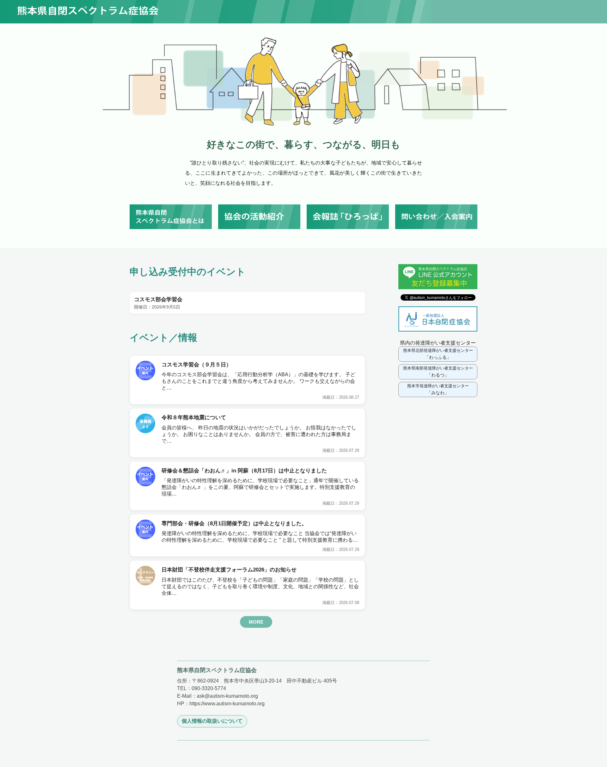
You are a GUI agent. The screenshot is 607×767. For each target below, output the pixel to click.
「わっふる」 (438, 354)
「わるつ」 (438, 371)
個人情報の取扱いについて (212, 721)
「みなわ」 (438, 389)
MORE (256, 622)
